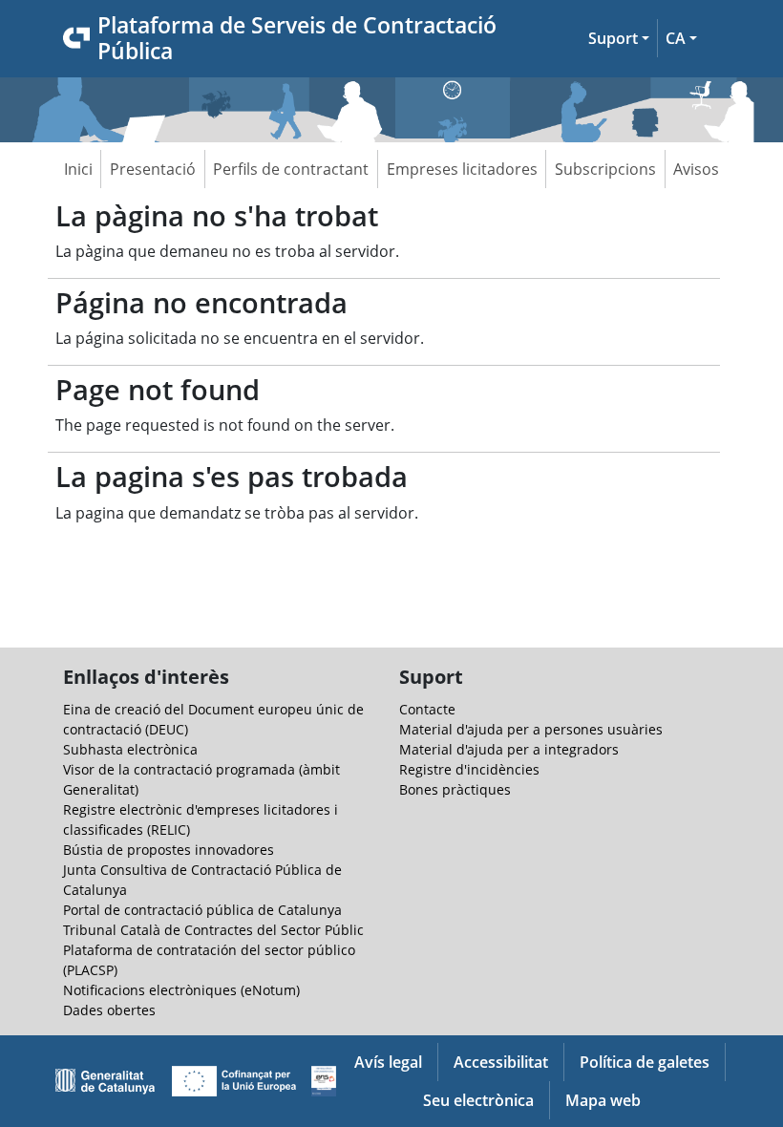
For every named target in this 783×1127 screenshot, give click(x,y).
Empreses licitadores (462, 169)
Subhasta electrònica (130, 749)
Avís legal (388, 1062)
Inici (78, 169)
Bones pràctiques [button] (455, 789)
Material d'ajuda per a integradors (509, 749)
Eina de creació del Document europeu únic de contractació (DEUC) (213, 719)
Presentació (153, 169)
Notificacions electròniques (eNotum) (181, 990)
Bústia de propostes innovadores (168, 849)
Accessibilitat (501, 1062)
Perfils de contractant (291, 169)
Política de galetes (644, 1062)
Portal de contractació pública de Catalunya (202, 910)
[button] (618, 38)
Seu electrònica (478, 1100)
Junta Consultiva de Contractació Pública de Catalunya (202, 880)
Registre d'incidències (469, 769)
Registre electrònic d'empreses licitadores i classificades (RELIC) (200, 819)
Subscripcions (605, 169)
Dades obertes (109, 1010)
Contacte (427, 709)
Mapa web (603, 1100)
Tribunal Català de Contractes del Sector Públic (213, 930)
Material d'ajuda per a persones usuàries (531, 729)
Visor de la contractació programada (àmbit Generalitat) (201, 779)
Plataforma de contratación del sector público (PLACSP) (209, 960)
